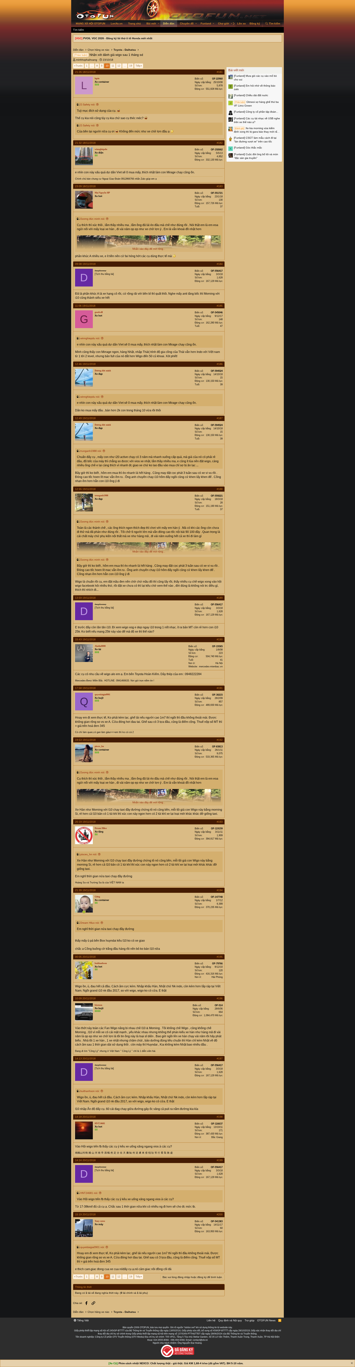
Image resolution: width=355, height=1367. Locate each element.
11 (112, 65)
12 (118, 65)
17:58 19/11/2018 (85, 688)
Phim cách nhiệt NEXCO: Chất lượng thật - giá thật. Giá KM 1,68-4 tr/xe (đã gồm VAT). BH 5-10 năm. (181, 1363)
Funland (206, 23)
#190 (220, 639)
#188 (220, 489)
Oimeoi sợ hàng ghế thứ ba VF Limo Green (256, 103)
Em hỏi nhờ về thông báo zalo (254, 87)
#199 (220, 1160)
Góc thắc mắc (248, 147)
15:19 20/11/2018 (85, 1214)
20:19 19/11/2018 (85, 821)
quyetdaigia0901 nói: (92, 1247)
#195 (220, 956)
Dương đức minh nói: (92, 218)
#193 (220, 821)
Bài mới (151, 23)
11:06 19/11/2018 (85, 305)
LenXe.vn (117, 23)
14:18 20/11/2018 (85, 1116)
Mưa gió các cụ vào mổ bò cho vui (255, 77)
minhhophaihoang (86, 59)
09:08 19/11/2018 (85, 263)
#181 (220, 71)
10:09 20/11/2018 (85, 998)
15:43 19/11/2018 (85, 639)
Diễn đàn (168, 23)
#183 (220, 186)
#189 (220, 597)
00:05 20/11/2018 (85, 956)
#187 (220, 418)
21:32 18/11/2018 (85, 142)
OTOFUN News (266, 1320)
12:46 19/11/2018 (85, 364)
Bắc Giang (217, 1137)
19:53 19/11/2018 (85, 739)
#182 (220, 142)
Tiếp (138, 65)
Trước (79, 65)
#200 (220, 1214)
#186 (220, 364)
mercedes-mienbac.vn (211, 666)
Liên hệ (211, 1320)
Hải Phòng (217, 977)
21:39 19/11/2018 (85, 890)
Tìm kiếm (78, 29)
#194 (220, 890)
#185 (220, 305)
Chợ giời (223, 23)
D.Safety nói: (87, 104)
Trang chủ (134, 23)
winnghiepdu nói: (90, 338)
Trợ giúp (249, 1320)
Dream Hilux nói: (90, 922)
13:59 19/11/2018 (85, 597)
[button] (158, 23)
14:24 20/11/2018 (85, 1160)
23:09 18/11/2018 (85, 186)
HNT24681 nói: (89, 1192)
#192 (220, 739)
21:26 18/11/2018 (85, 71)
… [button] (92, 65)
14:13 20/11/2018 (85, 1058)
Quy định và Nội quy (230, 1320)
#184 (220, 263)
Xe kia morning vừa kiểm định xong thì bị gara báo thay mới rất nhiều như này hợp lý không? (256, 130)
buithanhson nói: (90, 1091)
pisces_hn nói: (88, 854)
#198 (220, 1116)
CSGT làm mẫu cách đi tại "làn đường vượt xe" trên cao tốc (255, 139)
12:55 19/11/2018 (85, 489)
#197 (220, 1058)
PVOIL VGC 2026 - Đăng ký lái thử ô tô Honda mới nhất (117, 38)
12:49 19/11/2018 (85, 418)
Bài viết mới (236, 70)
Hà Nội (219, 663)
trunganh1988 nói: (91, 450)
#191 (220, 688)
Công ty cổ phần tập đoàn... (256, 111)
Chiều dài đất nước (251, 95)
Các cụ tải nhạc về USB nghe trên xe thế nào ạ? (257, 120)
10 (107, 65)
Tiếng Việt (82, 1320)
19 (130, 65)
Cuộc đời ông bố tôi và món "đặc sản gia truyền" (256, 156)
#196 (220, 998)
